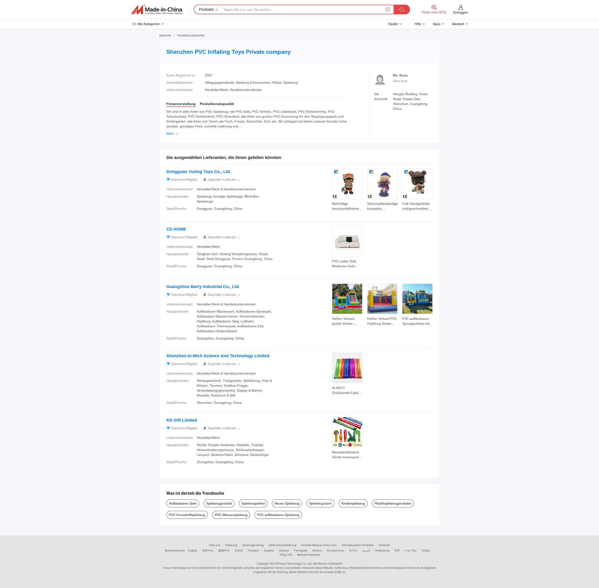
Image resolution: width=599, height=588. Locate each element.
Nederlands (382, 550)
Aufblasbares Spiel (183, 503)
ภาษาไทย (410, 550)
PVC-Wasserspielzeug (231, 515)
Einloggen (460, 12)
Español (269, 550)
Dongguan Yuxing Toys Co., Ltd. (198, 171)
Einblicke (384, 545)
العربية (366, 550)
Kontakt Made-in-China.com (319, 545)
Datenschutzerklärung (282, 545)
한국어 (353, 550)
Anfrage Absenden (347, 205)
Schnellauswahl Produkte (358, 545)
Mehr (172, 133)
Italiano (317, 550)
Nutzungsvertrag (253, 545)
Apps (436, 24)
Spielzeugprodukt (219, 503)
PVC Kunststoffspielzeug (187, 515)
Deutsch (284, 550)
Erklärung (231, 545)
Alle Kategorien (148, 24)
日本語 (238, 550)
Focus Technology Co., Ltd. (295, 563)
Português (300, 550)
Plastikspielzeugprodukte (393, 503)
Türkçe (425, 550)
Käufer (393, 24)
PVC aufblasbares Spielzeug (278, 515)
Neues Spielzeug (287, 503)
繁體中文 (224, 550)
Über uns (214, 545)
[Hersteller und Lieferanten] (156, 9)
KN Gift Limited (181, 420)
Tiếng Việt (285, 554)
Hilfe (418, 24)
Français (253, 550)
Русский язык (335, 550)
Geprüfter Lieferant (224, 180)
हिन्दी (397, 550)
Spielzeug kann (320, 503)
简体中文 (207, 550)
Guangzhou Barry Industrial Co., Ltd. (203, 286)
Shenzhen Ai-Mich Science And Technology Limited (217, 356)
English (192, 550)
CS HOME (176, 229)
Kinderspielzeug (353, 503)
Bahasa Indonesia (308, 554)
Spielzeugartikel (253, 503)
